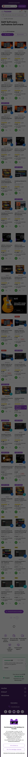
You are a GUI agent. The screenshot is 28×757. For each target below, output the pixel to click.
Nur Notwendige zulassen (14, 749)
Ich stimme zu (14, 745)
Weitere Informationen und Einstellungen (14, 753)
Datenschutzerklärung (14, 741)
